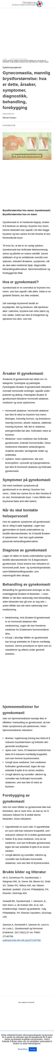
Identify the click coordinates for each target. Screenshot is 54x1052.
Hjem (5, 59)
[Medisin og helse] (27, 4)
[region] (27, 30)
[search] (50, 4)
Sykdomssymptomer (18, 59)
